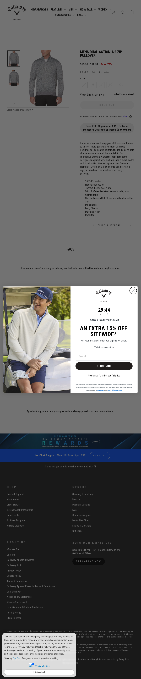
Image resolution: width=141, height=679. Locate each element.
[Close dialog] (133, 291)
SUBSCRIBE (104, 366)
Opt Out (16, 658)
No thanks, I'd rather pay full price (104, 375)
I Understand (39, 672)
